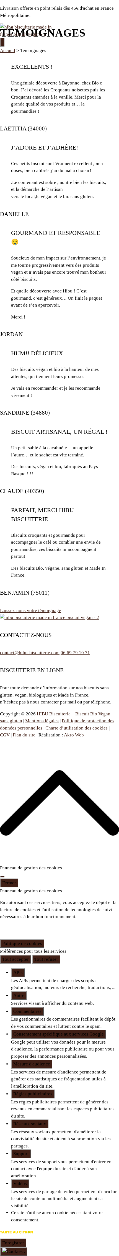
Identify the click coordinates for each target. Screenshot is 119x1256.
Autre (18, 995)
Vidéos (20, 1183)
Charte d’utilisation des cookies (76, 728)
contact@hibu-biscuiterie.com (30, 652)
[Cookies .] (13, 1251)
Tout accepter (15, 959)
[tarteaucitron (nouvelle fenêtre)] (16, 1234)
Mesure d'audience (31, 1064)
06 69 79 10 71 (75, 652)
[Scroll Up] (59, 861)
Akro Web (74, 735)
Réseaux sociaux (29, 1123)
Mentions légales (42, 720)
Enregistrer (13, 1242)
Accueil (7, 50)
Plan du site (24, 735)
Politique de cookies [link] (22, 943)
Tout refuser (46, 959)
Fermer (9, 882)
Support (21, 1153)
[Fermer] (2, 876)
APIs (18, 972)
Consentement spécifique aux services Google (58, 1034)
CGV (5, 735)
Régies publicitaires (32, 1093)
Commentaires (27, 1011)
